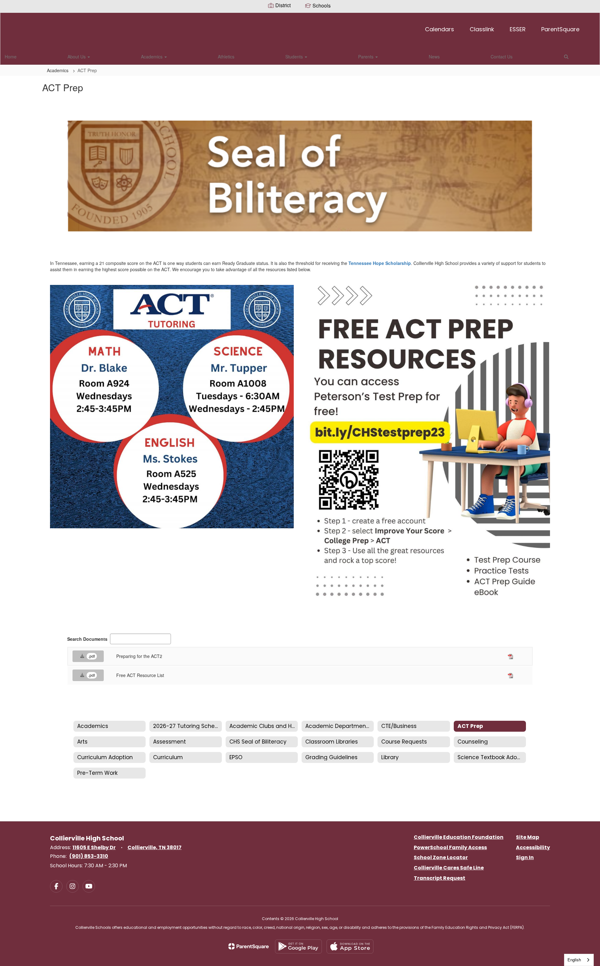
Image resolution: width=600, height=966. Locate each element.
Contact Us (501, 56)
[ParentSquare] (248, 946)
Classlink (482, 29)
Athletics (226, 56)
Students (294, 56)
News (434, 56)
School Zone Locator (441, 857)
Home (11, 56)
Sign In (525, 857)
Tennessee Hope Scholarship (379, 263)
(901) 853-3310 (88, 856)
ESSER (518, 29)
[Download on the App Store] (350, 946)
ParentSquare (560, 29)
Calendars (439, 29)
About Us (77, 56)
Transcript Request (439, 878)
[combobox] (579, 960)
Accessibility (533, 847)
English (574, 960)
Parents (366, 56)
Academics (152, 56)
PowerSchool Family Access (450, 847)
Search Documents (87, 639)
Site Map (527, 837)
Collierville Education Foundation (458, 837)
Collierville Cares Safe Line (449, 867)
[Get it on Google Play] (298, 946)
